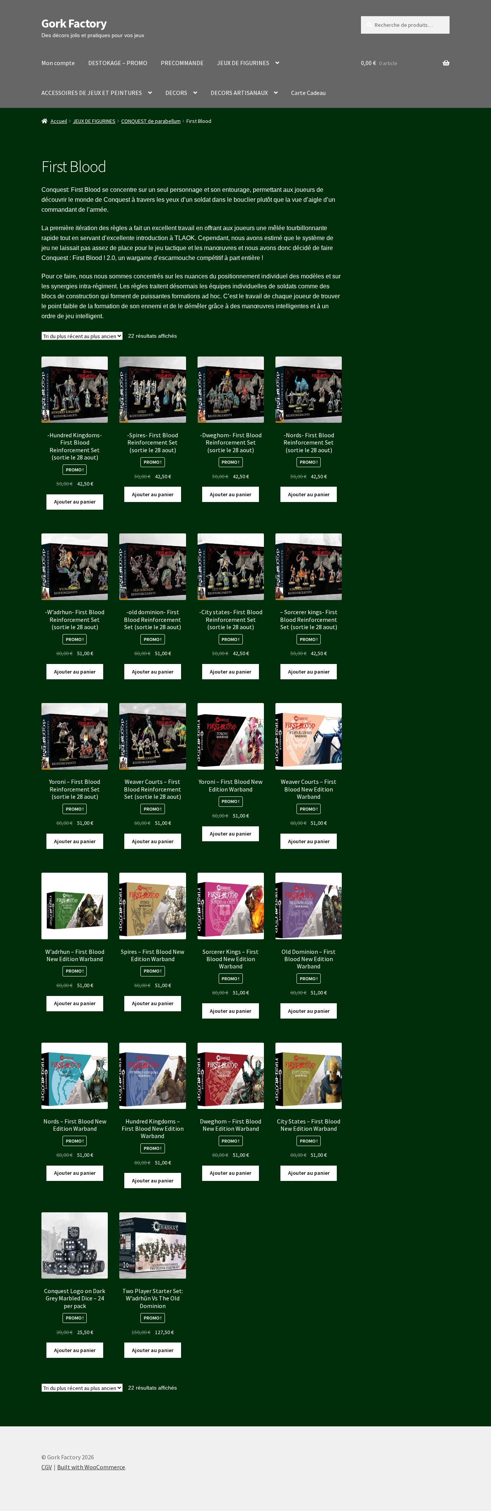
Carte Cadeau (308, 92)
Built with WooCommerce (91, 1467)
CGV (46, 1467)
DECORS (176, 92)
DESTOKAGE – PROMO (117, 63)
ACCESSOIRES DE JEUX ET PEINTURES (91, 92)
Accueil (59, 121)
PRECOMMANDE (182, 63)
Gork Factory (74, 23)
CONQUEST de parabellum (151, 121)
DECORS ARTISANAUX (239, 92)
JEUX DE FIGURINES (243, 63)
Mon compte (58, 63)
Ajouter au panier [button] (75, 501)
